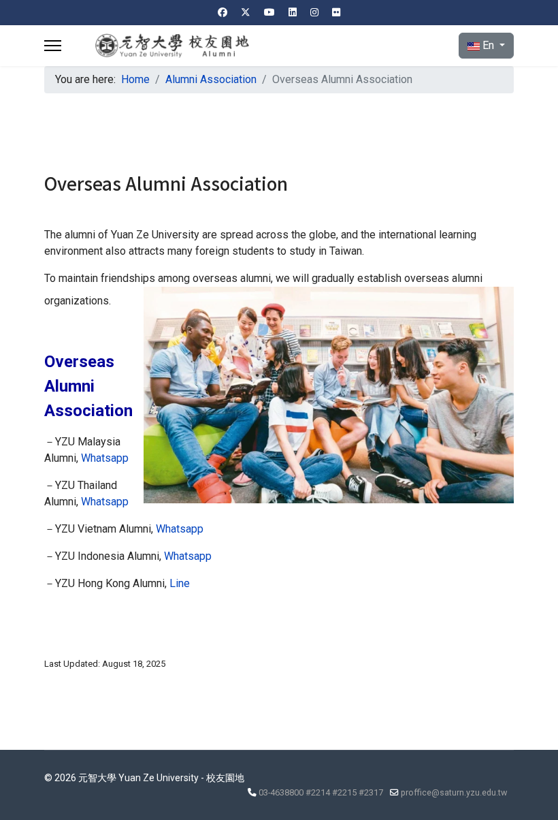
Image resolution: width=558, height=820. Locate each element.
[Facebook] (222, 12)
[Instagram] (314, 12)
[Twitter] (245, 12)
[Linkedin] (293, 12)
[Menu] (52, 45)
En (488, 45)
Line (179, 583)
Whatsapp (105, 458)
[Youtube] (269, 12)
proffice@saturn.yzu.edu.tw (454, 792)
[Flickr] (336, 12)
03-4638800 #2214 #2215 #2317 (321, 792)
